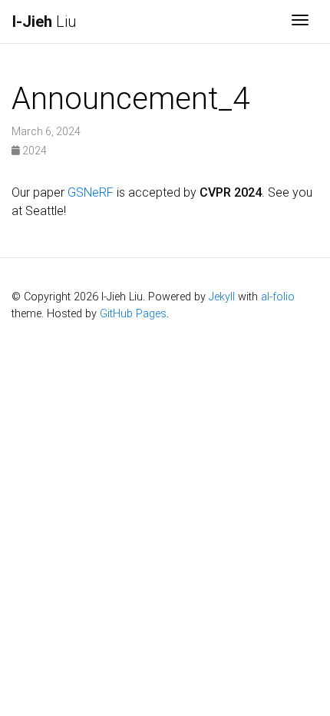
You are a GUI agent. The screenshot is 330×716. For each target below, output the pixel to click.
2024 (33, 150)
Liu (44, 21)
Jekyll (222, 296)
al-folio (278, 296)
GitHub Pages (133, 313)
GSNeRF (91, 192)
